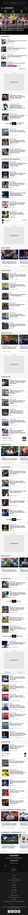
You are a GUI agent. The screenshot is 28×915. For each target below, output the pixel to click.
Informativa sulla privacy (14, 897)
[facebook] (9, 911)
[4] (15, 860)
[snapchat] (15, 911)
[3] (14, 860)
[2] (12, 860)
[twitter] (12, 911)
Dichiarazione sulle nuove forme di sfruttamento (14, 901)
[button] (2, 8)
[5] (17, 860)
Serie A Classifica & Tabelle (14, 880)
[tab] (7, 672)
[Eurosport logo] (8, 8)
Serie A (14, 877)
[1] (11, 860)
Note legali (14, 899)
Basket (14, 885)
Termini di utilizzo (14, 895)
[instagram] (19, 911)
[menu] (26, 8)
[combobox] (14, 865)
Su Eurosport (14, 890)
